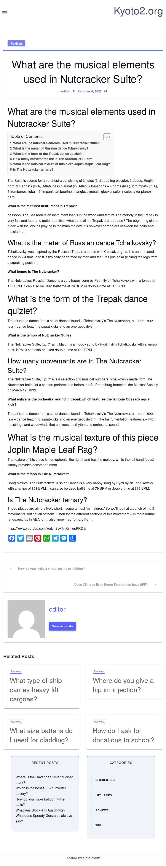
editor (65, 91)
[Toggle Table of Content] (105, 136)
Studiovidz (91, 858)
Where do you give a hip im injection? (123, 684)
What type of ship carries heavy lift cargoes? (36, 689)
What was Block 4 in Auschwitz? (40, 810)
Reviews (16, 43)
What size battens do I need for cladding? (41, 734)
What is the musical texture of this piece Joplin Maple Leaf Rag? (61, 164)
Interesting (105, 780)
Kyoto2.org (138, 10)
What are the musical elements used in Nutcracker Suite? (56, 143)
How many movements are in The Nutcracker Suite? (52, 158)
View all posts (62, 626)
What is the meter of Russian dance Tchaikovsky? (50, 148)
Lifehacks (104, 795)
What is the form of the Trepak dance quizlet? (47, 153)
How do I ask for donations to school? (123, 734)
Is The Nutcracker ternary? (33, 169)
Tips (99, 825)
